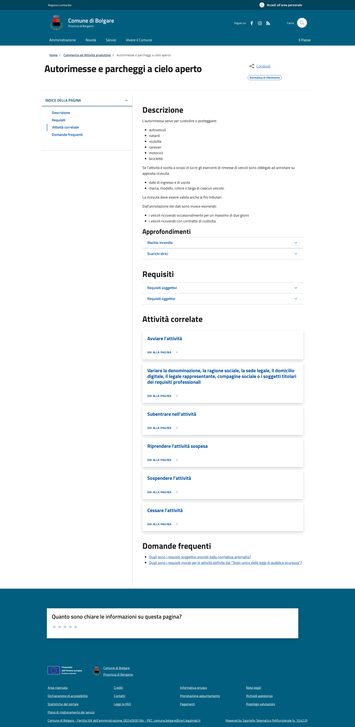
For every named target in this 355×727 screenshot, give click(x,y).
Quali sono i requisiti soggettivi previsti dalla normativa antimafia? (200, 557)
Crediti (118, 687)
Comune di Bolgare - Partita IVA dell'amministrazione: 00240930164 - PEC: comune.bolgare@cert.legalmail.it (124, 720)
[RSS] (266, 22)
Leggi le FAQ (122, 704)
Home (53, 55)
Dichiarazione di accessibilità (68, 695)
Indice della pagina (63, 100)
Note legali (253, 687)
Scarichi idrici (157, 253)
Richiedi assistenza (259, 695)
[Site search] (302, 23)
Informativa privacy (193, 687)
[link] (163, 352)
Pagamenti (187, 704)
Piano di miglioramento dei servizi (71, 712)
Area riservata (58, 687)
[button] (281, 5)
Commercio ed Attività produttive (87, 55)
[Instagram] (258, 22)
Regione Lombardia (59, 5)
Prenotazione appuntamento (200, 695)
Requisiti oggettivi (161, 298)
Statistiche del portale (63, 704)
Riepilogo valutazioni (260, 704)
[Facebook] (250, 22)
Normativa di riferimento (265, 77)
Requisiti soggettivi (162, 288)
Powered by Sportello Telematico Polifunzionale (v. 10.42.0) (266, 720)
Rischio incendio (160, 242)
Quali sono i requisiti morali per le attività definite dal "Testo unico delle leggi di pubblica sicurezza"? (225, 562)
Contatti (119, 695)
